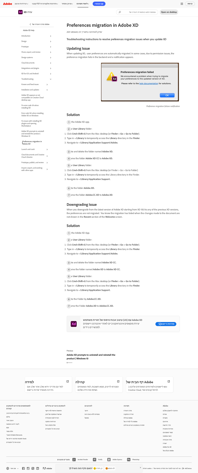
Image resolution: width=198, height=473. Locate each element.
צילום (8, 417)
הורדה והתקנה (129, 414)
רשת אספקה (167, 436)
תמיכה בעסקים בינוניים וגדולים (134, 425)
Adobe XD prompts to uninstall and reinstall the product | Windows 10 (32, 133)
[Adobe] (7, 3)
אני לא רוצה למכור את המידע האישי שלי (167, 468)
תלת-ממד (9, 431)
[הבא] (152, 359)
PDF (7, 428)
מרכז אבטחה (167, 440)
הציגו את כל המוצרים (13, 442)
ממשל (87, 418)
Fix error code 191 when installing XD (30, 106)
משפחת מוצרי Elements (14, 435)
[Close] (140, 467)
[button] (182, 4)
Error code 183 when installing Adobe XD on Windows (32, 114)
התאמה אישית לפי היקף (53, 411)
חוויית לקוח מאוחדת (52, 418)
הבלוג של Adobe (168, 451)
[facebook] (23, 468)
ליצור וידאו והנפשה (12, 424)
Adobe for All (167, 447)
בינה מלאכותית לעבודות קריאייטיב (17, 413)
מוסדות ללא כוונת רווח (92, 414)
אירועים (165, 421)
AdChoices (188, 468)
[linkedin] (37, 468)
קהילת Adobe (128, 418)
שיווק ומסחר (66, 4)
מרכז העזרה (128, 411)
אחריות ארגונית (168, 429)
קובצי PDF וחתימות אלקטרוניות (44, 4)
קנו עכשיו (99, 4)
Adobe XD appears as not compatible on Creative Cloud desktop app (32, 97)
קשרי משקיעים (168, 432)
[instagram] (28, 468)
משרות (165, 418)
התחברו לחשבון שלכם (170, 411)
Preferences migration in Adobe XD (32, 142)
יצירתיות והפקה (50, 421)
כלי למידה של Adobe (130, 421)
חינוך (86, 411)
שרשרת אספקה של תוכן (53, 414)
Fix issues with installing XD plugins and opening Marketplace (31, 123)
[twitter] (33, 468)
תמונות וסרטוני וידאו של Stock (16, 439)
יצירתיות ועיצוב (21, 4)
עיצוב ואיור (9, 420)
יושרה (165, 443)
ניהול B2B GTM (50, 425)
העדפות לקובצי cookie (144, 468)
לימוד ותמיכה (82, 4)
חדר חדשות (167, 425)
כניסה (189, 4)
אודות (165, 414)
